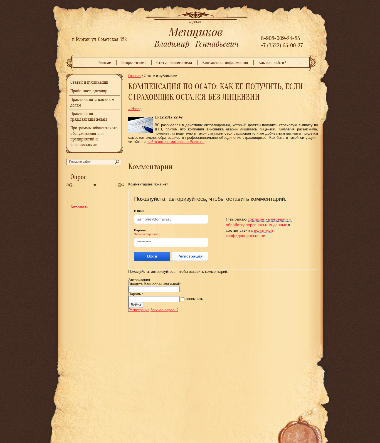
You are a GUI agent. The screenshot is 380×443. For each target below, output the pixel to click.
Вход (152, 256)
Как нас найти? (272, 63)
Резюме (104, 63)
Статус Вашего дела (174, 63)
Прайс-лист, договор (88, 91)
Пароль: (140, 230)
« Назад (135, 109)
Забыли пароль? (145, 234)
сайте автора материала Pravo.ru (175, 142)
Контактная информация (225, 63)
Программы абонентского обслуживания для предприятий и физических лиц (94, 136)
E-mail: (139, 210)
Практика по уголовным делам (92, 102)
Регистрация (190, 256)
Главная (134, 76)
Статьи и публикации (89, 82)
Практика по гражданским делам (88, 116)
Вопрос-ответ (133, 63)
